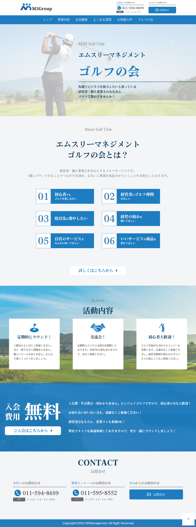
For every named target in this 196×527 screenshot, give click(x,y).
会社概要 (81, 19)
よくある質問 (102, 19)
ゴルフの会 (145, 19)
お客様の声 (124, 19)
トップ (47, 19)
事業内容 (64, 19)
